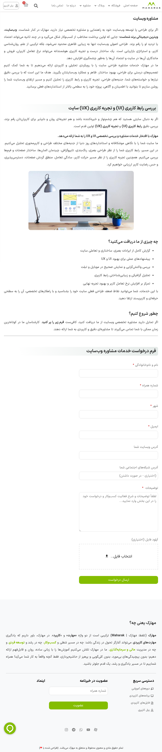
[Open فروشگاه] (109, 6)
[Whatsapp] (81, 729)
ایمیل (153, 426)
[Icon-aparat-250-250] (95, 729)
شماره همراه (149, 385)
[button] (36, 6)
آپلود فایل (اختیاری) (145, 539)
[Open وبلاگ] (95, 6)
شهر (154, 406)
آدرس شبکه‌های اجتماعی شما (139, 467)
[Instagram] (66, 729)
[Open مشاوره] (80, 6)
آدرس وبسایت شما (146, 447)
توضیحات (150, 488)
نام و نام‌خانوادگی (145, 365)
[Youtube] (88, 729)
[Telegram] (73, 729)
